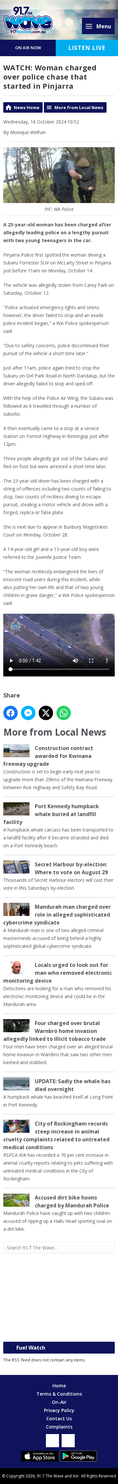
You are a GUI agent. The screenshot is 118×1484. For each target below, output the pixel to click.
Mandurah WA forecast (59, 1328)
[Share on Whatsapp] (63, 713)
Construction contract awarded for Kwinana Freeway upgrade (48, 755)
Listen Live (87, 48)
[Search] (109, 1247)
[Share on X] (46, 713)
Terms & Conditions (59, 1394)
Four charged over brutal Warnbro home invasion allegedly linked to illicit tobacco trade (54, 1030)
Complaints (59, 1427)
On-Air (59, 1402)
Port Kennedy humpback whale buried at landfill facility (51, 814)
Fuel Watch (30, 1347)
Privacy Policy (59, 1410)
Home (59, 1385)
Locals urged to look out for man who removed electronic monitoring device (57, 972)
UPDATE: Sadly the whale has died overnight (72, 1085)
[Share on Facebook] (10, 713)
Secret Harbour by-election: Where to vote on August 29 (71, 868)
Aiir (76, 1476)
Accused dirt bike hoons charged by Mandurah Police (72, 1201)
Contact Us (59, 1418)
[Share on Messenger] (28, 713)
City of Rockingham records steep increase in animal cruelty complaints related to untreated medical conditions (56, 1135)
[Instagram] (68, 1440)
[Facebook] (52, 1440)
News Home (26, 107)
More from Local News (78, 107)
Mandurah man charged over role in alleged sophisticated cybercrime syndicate (57, 914)
